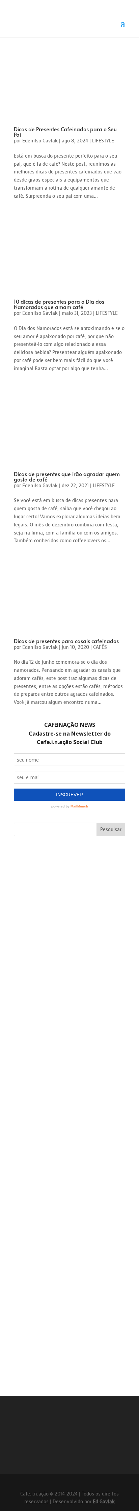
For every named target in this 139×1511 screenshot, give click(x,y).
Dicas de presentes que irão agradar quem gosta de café (67, 476)
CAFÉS (100, 647)
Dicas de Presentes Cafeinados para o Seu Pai (65, 131)
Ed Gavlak (104, 1502)
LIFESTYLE (103, 141)
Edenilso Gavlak (40, 141)
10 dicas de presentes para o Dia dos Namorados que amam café (59, 304)
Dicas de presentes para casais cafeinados (66, 640)
